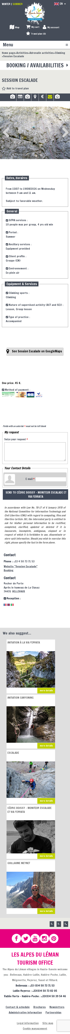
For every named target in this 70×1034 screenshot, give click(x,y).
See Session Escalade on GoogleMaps (37, 351)
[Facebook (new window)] (18, 938)
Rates (42, 98)
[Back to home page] (35, 13)
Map (35, 98)
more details (46, 690)
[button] (32, 27)
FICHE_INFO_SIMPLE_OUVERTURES (27, 98)
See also (57, 98)
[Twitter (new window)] (27, 938)
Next (60, 127)
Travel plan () (38, 33)
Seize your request (16, 439)
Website (21, 566)
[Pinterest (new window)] (55, 938)
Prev (5, 127)
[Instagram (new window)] (46, 938)
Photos (12, 98)
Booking (8, 570)
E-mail (30, 479)
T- (59, 924)
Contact (50, 98)
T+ (66, 924)
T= (52, 924)
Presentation (20, 98)
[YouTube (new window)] (36, 938)
